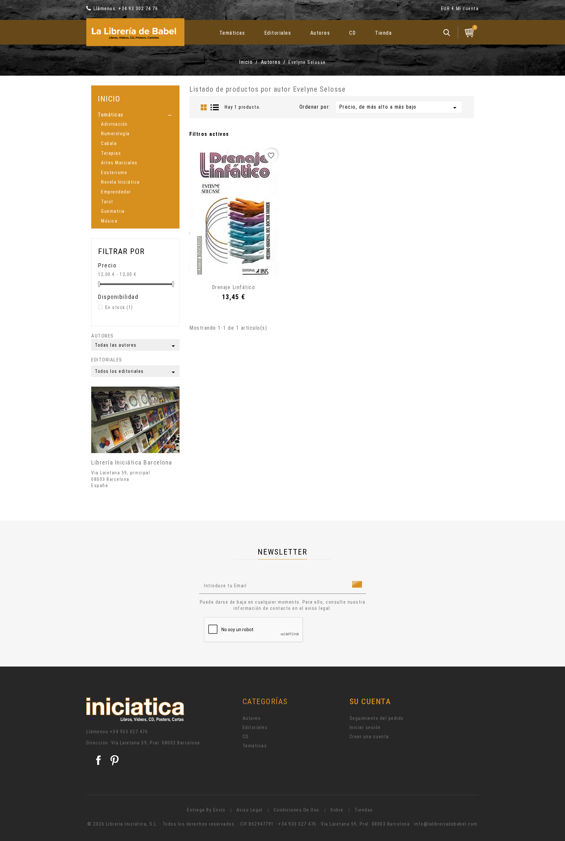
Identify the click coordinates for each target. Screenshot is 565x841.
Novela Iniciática (120, 182)
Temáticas (232, 33)
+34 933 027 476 (129, 731)
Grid (204, 107)
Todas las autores (136, 346)
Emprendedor (116, 191)
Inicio (109, 98)
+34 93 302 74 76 (138, 8)
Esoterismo (114, 172)
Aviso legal (249, 810)
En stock (119, 307)
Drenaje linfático (233, 287)
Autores (320, 33)
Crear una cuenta (369, 736)
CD (352, 33)
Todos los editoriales (136, 372)
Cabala (109, 143)
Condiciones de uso (296, 810)
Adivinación (114, 124)
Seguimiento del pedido (377, 718)
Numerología (115, 133)
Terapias (111, 153)
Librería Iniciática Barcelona (131, 462)
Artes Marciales (119, 162)
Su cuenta (370, 701)
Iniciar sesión (365, 727)
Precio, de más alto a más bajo (399, 108)
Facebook (98, 760)
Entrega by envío (206, 810)
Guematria (113, 211)
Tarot (107, 201)
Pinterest (114, 760)
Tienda (383, 33)
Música (109, 221)
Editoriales (277, 33)
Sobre (337, 810)
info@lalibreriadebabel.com (446, 824)
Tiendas (363, 810)
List (215, 107)
